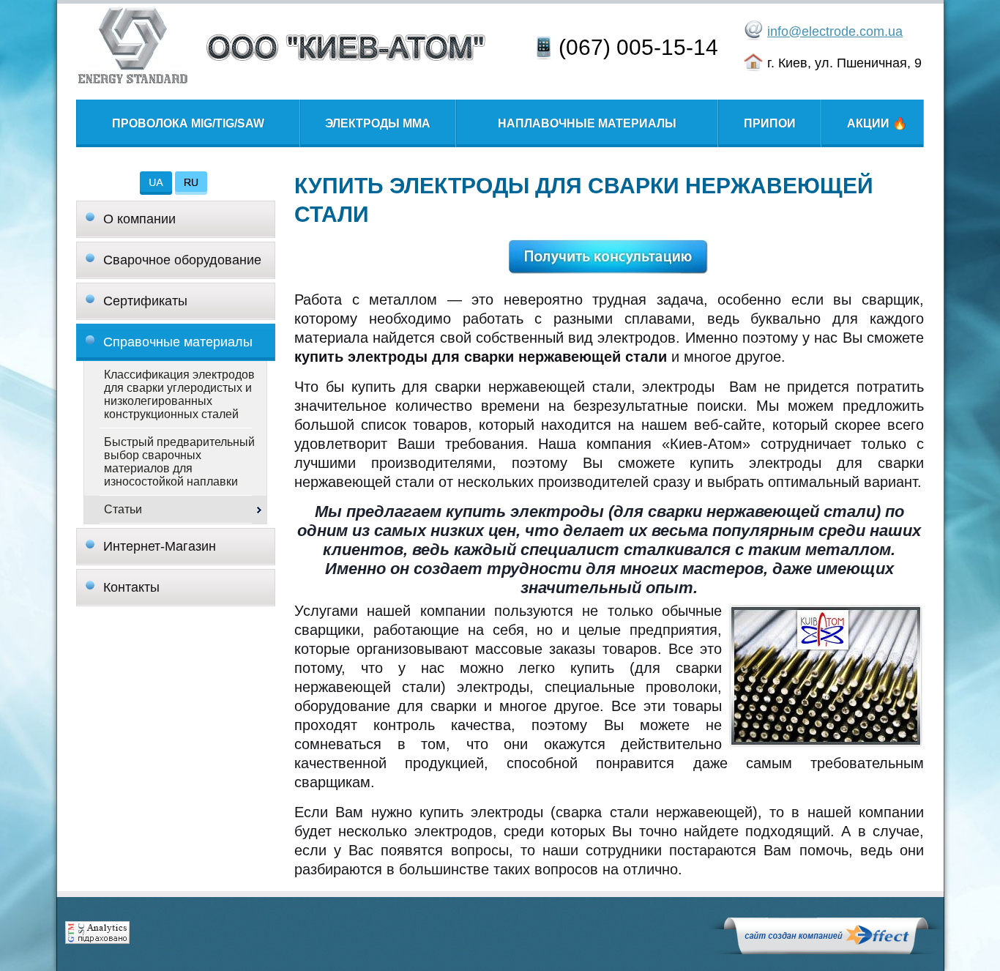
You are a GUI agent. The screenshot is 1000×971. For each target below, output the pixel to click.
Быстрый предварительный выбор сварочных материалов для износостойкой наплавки (179, 462)
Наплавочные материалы (587, 123)
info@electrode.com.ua (835, 31)
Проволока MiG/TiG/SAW (188, 123)
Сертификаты (145, 301)
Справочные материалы (178, 342)
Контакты (131, 587)
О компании (139, 219)
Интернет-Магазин (159, 546)
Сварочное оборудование (182, 260)
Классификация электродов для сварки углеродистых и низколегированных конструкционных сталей (179, 394)
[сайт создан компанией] (826, 950)
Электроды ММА (377, 123)
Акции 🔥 (872, 123)
